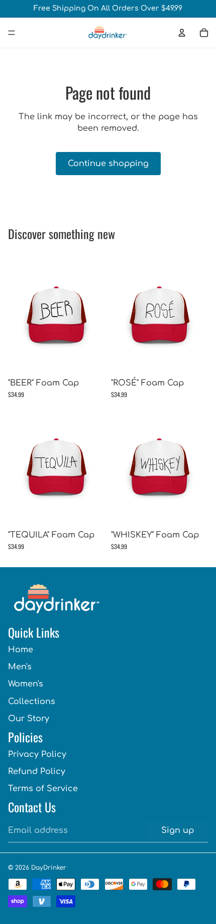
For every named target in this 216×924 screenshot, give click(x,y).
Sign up (177, 830)
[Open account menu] (182, 33)
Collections (31, 701)
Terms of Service (43, 788)
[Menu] (11, 32)
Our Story (28, 718)
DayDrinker (48, 867)
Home (20, 649)
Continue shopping (108, 163)
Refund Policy (36, 771)
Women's (25, 683)
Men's (20, 666)
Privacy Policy (37, 754)
